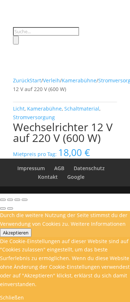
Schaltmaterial (81, 108)
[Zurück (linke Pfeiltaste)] (3, 208)
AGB (59, 168)
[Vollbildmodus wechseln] (10, 200)
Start (35, 80)
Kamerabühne (79, 80)
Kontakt (48, 176)
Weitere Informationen (98, 223)
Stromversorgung (34, 117)
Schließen (12, 297)
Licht (19, 108)
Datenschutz (89, 168)
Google (75, 176)
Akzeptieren (16, 232)
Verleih (51, 80)
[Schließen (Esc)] (24, 200)
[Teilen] (17, 200)
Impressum (31, 168)
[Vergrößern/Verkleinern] (3, 200)
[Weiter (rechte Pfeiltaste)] (10, 208)
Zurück (21, 80)
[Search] (16, 40)
